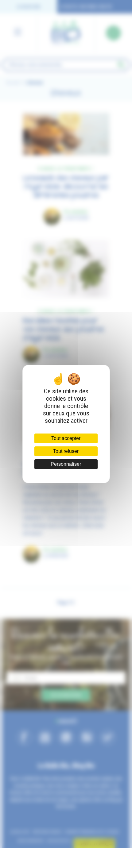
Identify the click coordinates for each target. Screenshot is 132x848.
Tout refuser (66, 451)
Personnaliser (66, 464)
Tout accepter (65, 438)
